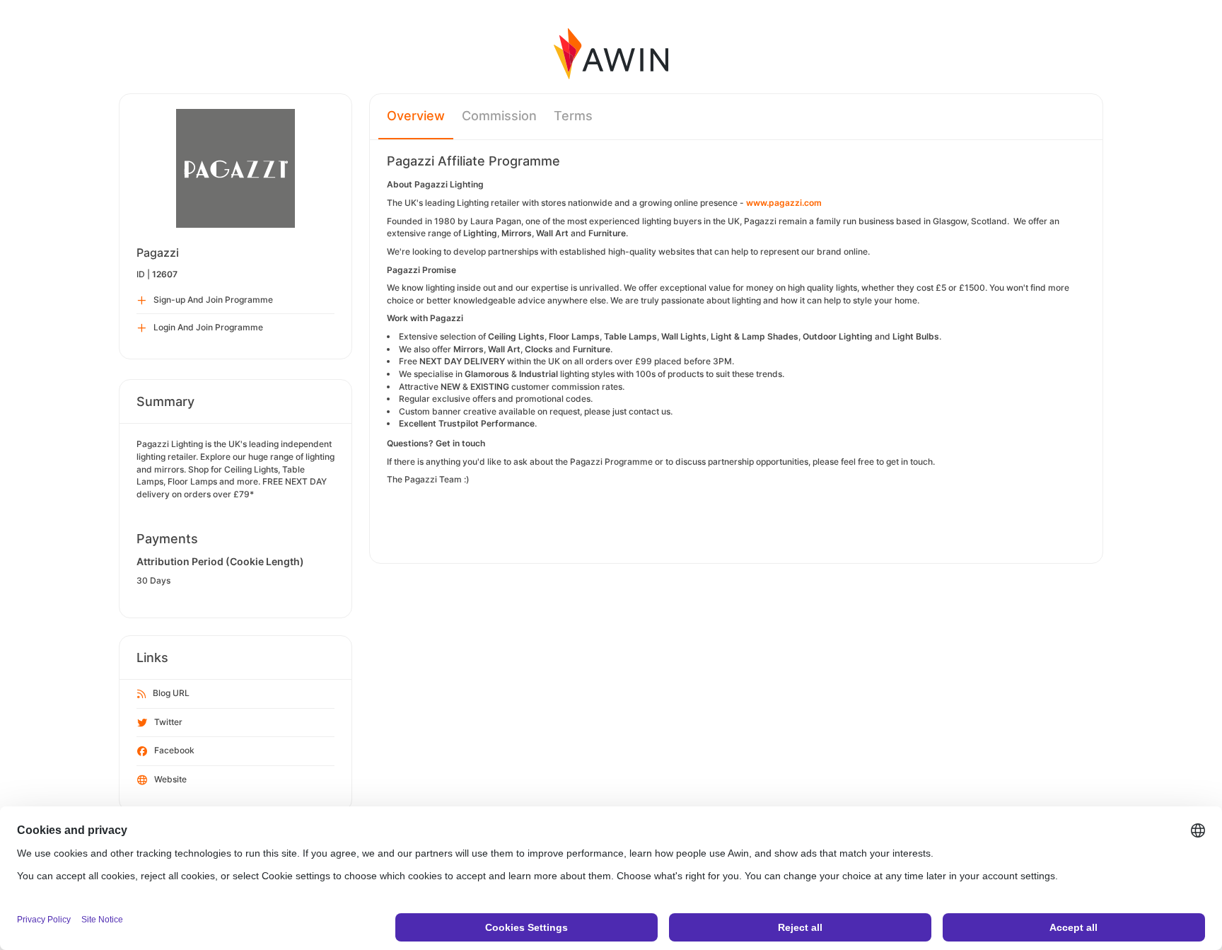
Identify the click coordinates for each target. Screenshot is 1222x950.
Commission (499, 115)
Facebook (174, 750)
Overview (416, 115)
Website (170, 779)
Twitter (168, 722)
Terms (573, 115)
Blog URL (171, 693)
